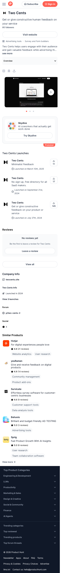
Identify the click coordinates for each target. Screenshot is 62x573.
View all (30, 264)
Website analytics (21, 354)
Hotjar (14, 340)
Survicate (16, 389)
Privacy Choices (30, 563)
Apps (18, 558)
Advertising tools (13, 41)
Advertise (44, 563)
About (26, 558)
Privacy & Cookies (11, 563)
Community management (26, 376)
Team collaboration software (28, 455)
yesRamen (16, 360)
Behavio (15, 417)
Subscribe (32, 4)
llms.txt (6, 569)
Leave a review (30, 251)
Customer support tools (25, 404)
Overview (8, 61)
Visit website (30, 34)
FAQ (33, 558)
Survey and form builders (37, 41)
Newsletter (8, 558)
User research (42, 354)
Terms (40, 558)
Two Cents (18, 160)
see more (7, 53)
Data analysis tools (22, 410)
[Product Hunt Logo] (10, 3)
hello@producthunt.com (35, 569)
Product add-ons (21, 382)
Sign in (51, 4)
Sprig (14, 437)
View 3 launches (10, 299)
